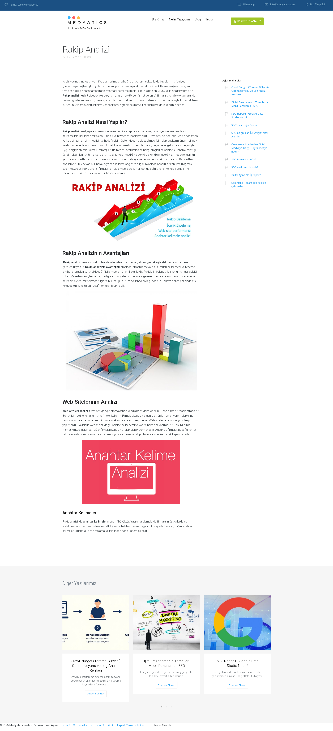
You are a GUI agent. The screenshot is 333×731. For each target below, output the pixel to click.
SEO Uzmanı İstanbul (243, 159)
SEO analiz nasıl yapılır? (244, 167)
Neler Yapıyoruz (179, 19)
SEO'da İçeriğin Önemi (244, 125)
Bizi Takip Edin (318, 4)
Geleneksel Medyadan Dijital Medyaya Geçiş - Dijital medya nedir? (249, 147)
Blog (198, 19)
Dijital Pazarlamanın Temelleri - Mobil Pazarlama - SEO (249, 103)
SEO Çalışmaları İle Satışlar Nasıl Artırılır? (249, 134)
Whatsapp (249, 4)
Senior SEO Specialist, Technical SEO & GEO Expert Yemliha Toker (103, 725)
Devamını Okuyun (95, 693)
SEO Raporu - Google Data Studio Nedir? (247, 115)
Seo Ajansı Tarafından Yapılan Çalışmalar (248, 184)
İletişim (210, 19)
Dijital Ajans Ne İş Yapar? (246, 175)
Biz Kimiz (158, 19)
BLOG (87, 57)
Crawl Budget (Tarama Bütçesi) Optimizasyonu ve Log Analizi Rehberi (250, 90)
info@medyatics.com (282, 4)
